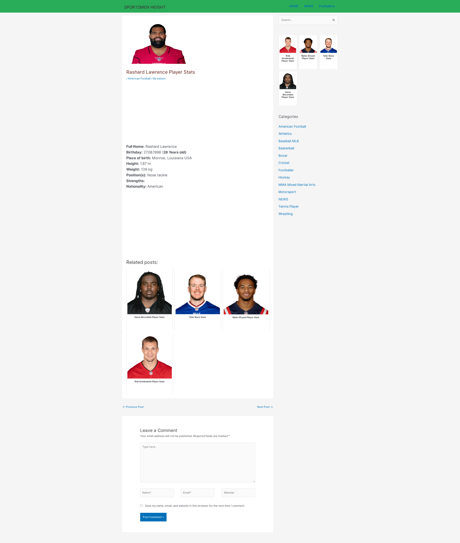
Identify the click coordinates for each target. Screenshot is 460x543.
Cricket (284, 163)
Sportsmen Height (145, 7)
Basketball (286, 148)
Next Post (265, 407)
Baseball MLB (289, 141)
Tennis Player (289, 206)
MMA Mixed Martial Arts (297, 185)
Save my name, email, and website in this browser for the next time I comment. (195, 505)
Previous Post (133, 407)
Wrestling (286, 214)
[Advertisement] (156, 111)
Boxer (283, 155)
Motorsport (287, 192)
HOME (293, 6)
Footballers (327, 6)
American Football (139, 78)
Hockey (284, 177)
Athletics (285, 134)
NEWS (308, 6)
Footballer (286, 170)
